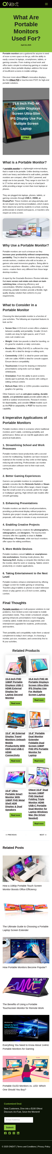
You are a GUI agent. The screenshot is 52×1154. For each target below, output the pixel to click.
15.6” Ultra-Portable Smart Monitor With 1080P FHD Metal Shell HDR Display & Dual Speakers (15, 800)
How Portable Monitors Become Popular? (25, 967)
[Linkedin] (18, 1133)
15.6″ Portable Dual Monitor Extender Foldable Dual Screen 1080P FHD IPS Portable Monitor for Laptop (38, 744)
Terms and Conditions (27, 1147)
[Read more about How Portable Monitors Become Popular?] (26, 950)
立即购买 (26, 137)
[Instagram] (14, 1133)
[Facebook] (5, 1133)
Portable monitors (11, 609)
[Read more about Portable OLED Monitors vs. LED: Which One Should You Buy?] (26, 1069)
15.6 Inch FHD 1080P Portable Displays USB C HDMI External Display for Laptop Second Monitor (14, 688)
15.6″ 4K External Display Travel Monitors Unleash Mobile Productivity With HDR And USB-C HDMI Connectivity (15, 744)
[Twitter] (9, 1133)
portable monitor (12, 169)
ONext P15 (14, 80)
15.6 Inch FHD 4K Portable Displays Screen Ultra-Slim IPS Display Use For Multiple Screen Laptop (39, 687)
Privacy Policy (44, 1147)
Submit (10, 1127)
